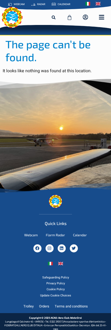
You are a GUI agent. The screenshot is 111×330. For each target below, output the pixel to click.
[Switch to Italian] (89, 3)
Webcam (31, 235)
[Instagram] (50, 248)
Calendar (80, 235)
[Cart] (69, 17)
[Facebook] (37, 248)
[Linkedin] (62, 248)
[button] (53, 17)
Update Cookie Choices (55, 295)
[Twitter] (74, 248)
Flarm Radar (55, 235)
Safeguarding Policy (55, 277)
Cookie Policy (56, 289)
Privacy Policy (55, 283)
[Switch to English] (61, 263)
